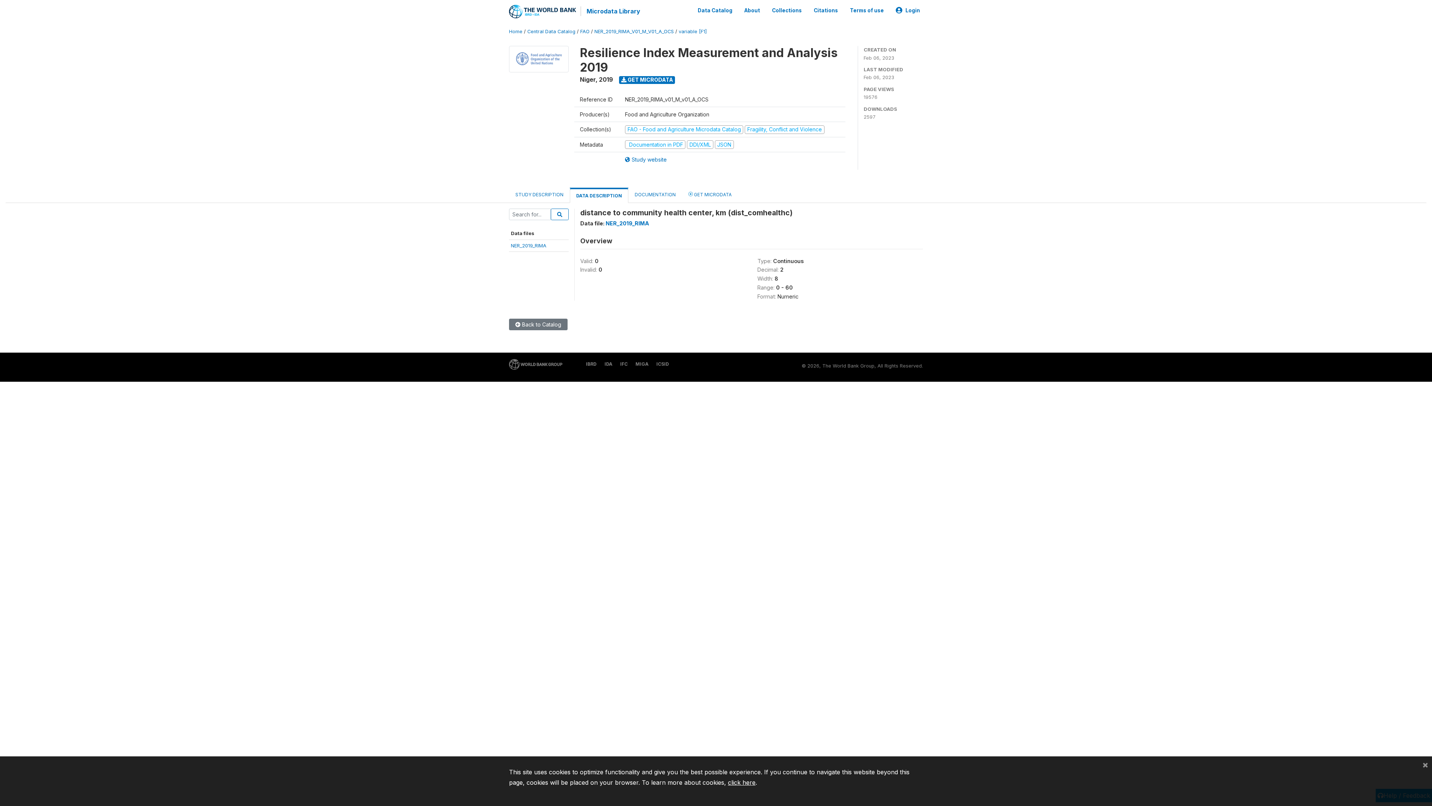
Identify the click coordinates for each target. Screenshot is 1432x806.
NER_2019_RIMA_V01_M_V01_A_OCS (634, 31)
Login (912, 10)
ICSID (662, 364)
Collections (787, 10)
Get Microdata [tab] (712, 194)
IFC (624, 364)
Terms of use (867, 10)
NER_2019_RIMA (528, 246)
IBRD (591, 364)
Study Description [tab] (539, 194)
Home (515, 31)
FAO (585, 31)
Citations (826, 10)
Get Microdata (649, 79)
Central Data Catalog (551, 31)
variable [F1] (693, 31)
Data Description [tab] (599, 196)
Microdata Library (613, 11)
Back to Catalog (541, 324)
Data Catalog (715, 10)
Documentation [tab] (655, 194)
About (752, 10)
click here (742, 782)
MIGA (642, 364)
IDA (608, 364)
